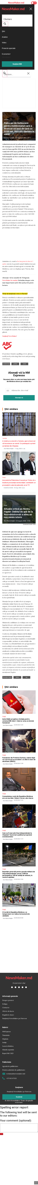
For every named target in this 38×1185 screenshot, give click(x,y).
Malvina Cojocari (9, 138)
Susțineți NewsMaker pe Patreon (14, 1018)
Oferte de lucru (8, 1011)
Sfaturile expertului (8, 1050)
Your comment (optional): (16, 1120)
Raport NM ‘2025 (7, 1053)
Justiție (6, 119)
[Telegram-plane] (26, 987)
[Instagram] (19, 987)
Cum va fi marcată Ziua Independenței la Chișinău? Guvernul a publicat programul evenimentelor (17, 835)
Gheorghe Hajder (7, 677)
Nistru (17, 677)
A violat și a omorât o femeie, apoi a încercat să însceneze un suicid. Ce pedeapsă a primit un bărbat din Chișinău (18, 443)
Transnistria (5, 1035)
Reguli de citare (8, 1015)
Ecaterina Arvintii (8, 487)
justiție (15, 364)
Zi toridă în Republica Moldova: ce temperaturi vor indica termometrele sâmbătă (16, 914)
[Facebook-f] (12, 987)
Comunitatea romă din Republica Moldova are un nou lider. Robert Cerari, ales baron (17, 797)
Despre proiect (8, 1000)
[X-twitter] (15, 987)
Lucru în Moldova (7, 1046)
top (26, 677)
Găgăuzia (5, 1039)
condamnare (6, 364)
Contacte (5, 1007)
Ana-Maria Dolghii (9, 448)
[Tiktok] (22, 987)
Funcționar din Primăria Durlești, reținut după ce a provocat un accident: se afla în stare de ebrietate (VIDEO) (18, 759)
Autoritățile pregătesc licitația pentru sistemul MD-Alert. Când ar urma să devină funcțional (18, 721)
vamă (24, 364)
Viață (4, 477)
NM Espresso (6, 1031)
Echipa (4, 1004)
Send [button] (1, 1134)
